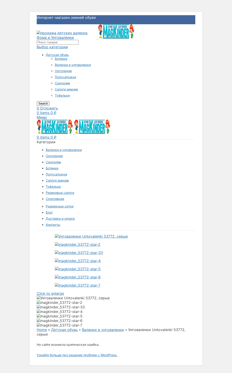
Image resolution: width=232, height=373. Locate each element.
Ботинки (61, 59)
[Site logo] (67, 37)
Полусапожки (65, 77)
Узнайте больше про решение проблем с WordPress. (77, 355)
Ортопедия (63, 71)
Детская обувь (57, 55)
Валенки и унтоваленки (73, 65)
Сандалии (62, 83)
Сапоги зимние (66, 89)
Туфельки (62, 95)
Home (42, 329)
